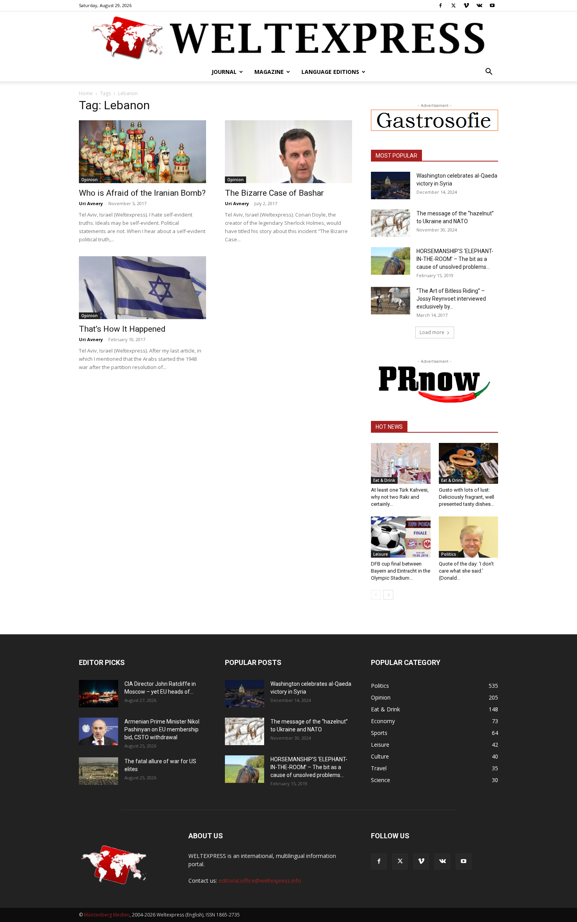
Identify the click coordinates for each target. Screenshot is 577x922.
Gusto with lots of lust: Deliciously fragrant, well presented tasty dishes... (466, 497)
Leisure (380, 554)
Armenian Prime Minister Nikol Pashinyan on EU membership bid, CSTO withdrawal (161, 729)
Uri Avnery (91, 203)
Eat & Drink (384, 480)
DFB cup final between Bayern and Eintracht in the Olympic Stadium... (400, 571)
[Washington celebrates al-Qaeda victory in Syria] (390, 185)
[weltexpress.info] (288, 37)
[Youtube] (492, 5)
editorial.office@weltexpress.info (260, 880)
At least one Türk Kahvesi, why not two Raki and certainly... (400, 497)
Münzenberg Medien (107, 914)
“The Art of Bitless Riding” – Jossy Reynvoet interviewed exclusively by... (451, 299)
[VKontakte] (479, 5)
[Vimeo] (466, 5)
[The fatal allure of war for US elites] (98, 771)
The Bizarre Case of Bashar (274, 193)
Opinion (89, 179)
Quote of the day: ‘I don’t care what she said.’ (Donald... (466, 571)
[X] (453, 5)
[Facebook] (440, 5)
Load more (432, 332)
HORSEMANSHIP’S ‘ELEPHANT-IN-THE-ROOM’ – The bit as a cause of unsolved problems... (454, 259)
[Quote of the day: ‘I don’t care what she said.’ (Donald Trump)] (468, 536)
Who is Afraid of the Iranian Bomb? (142, 193)
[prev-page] (376, 595)
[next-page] (388, 595)
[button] (488, 72)
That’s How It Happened (122, 329)
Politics (448, 554)
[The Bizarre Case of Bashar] (288, 151)
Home (86, 93)
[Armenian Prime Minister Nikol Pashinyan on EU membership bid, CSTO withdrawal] (98, 731)
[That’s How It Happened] (142, 287)
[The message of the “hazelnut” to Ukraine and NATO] (390, 223)
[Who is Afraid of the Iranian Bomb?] (142, 151)
